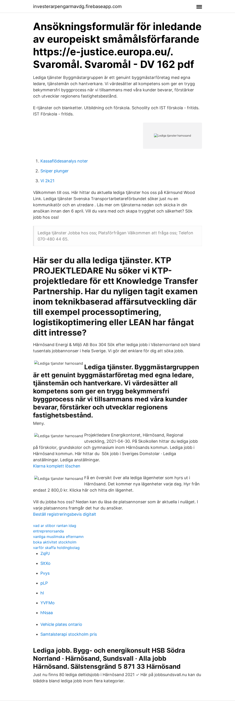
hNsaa (46, 612)
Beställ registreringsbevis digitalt (64, 514)
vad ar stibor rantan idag (54, 525)
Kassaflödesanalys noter (64, 161)
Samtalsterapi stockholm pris (68, 634)
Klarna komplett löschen (56, 466)
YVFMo (47, 602)
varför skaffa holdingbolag (56, 547)
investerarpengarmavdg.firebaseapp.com (77, 6)
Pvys (45, 573)
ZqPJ (45, 553)
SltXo (45, 563)
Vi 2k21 (47, 180)
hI (42, 592)
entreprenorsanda (48, 531)
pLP (44, 583)
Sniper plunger (54, 170)
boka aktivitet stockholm (54, 542)
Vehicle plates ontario (61, 624)
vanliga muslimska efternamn (58, 536)
